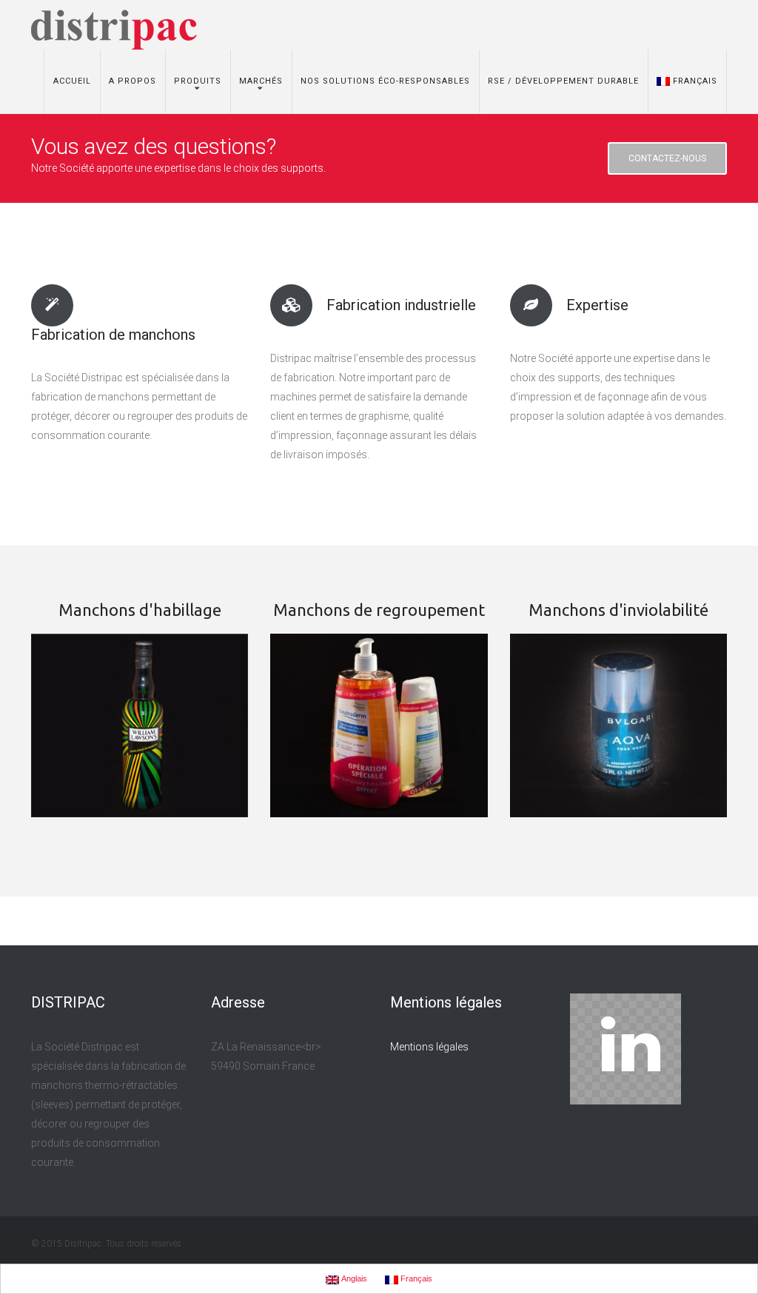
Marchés (261, 81)
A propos (132, 81)
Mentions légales (429, 1047)
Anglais (353, 1278)
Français (695, 81)
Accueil (72, 81)
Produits (197, 81)
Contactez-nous (667, 158)
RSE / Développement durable (563, 81)
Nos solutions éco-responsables (385, 81)
